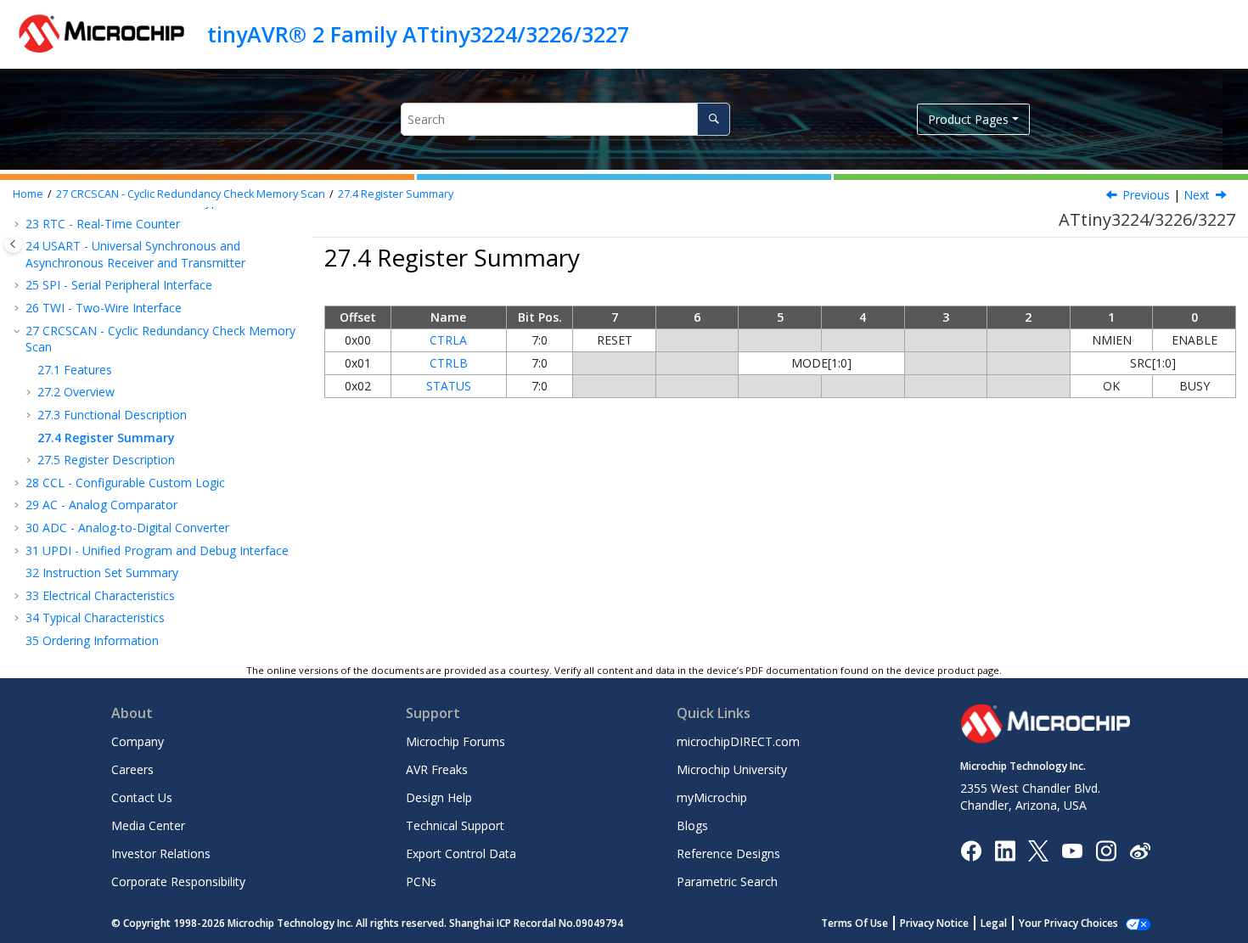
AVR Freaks (437, 769)
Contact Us (141, 797)
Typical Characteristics (95, 617)
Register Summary (395, 194)
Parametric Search (727, 881)
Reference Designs (728, 853)
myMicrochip (712, 797)
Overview (76, 392)
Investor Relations (161, 853)
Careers (132, 769)
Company (137, 741)
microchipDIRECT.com (738, 741)
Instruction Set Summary (101, 572)
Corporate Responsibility (178, 881)
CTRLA (448, 340)
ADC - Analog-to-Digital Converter (127, 527)
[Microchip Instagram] (1105, 849)
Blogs (692, 825)
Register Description (106, 460)
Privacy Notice (934, 923)
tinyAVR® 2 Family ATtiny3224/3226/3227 (418, 34)
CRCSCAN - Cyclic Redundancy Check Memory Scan (190, 194)
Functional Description (112, 415)
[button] (18, 224)
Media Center (148, 825)
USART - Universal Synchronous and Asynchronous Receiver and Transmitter (135, 254)
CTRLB (449, 363)
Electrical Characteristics (100, 595)
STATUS (448, 386)
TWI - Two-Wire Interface (103, 308)
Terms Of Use (854, 923)
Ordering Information (92, 640)
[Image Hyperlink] (1071, 850)
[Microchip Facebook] (970, 849)
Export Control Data (461, 853)
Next (1196, 195)
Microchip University (732, 769)
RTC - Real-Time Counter (102, 224)
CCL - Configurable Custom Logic (125, 482)
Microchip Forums (455, 741)
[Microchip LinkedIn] (1004, 849)
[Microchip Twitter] (1038, 849)
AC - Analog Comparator (101, 505)
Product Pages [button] (968, 119)
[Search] (713, 119)
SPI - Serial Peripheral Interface (118, 285)
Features (74, 370)
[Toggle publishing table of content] (13, 244)
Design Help (439, 797)
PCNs (421, 881)
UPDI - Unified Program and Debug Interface (157, 550)
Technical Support (455, 825)
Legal (994, 923)
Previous (1146, 195)
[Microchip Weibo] (1139, 850)
